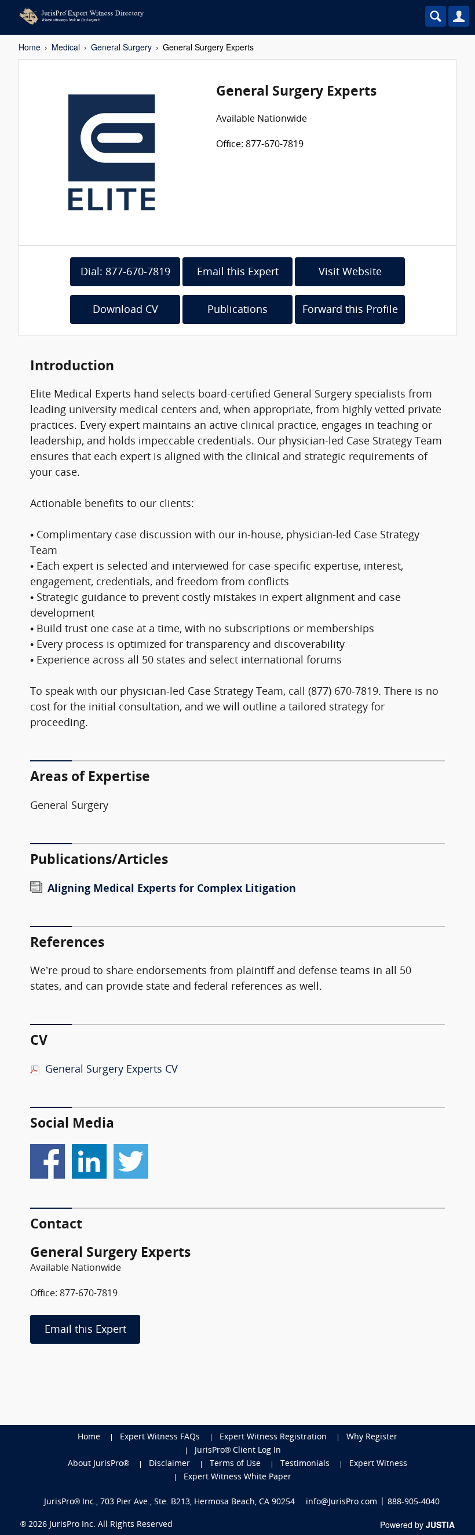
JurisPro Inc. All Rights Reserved (111, 1525)
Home (30, 47)
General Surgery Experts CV (111, 1069)
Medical (66, 47)
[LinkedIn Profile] (89, 1159)
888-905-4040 (414, 1502)
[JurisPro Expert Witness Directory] (188, 16)
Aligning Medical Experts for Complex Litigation (172, 889)
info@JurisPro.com (341, 1502)
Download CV (125, 310)
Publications (237, 310)
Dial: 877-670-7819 (125, 272)
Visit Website (350, 272)
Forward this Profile (350, 310)
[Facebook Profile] (47, 1159)
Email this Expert (238, 272)
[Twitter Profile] (131, 1159)
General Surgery (121, 47)
